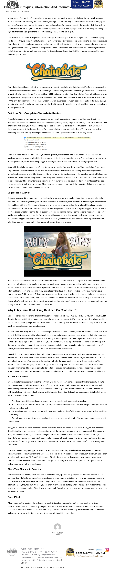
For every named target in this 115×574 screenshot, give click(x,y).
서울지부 (82, 5)
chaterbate (38, 364)
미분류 (14, 11)
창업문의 (82, 2)
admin (7, 11)
